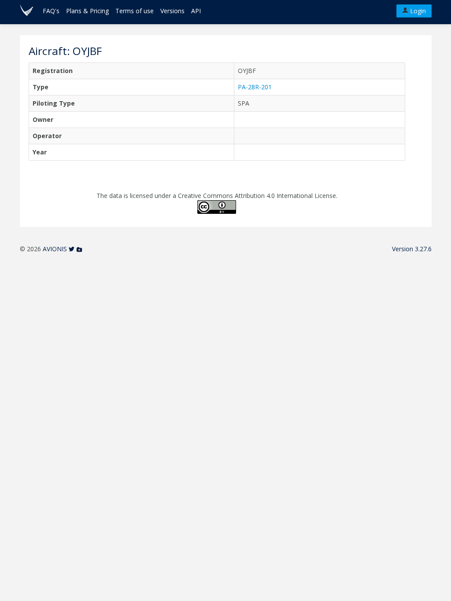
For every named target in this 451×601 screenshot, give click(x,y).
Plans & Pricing (87, 11)
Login (417, 11)
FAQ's (51, 11)
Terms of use (134, 11)
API (196, 11)
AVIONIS (55, 249)
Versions (172, 11)
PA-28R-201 (255, 87)
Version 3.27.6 (412, 249)
